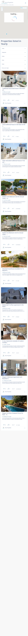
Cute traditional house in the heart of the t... (13, 125)
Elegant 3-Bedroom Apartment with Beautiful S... (12, 377)
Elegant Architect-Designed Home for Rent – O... (12, 413)
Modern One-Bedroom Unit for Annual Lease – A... (13, 197)
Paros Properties (8, 103)
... (20, 94)
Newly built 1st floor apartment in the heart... (13, 305)
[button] (22, 23)
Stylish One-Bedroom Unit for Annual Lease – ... (12, 233)
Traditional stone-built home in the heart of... (13, 89)
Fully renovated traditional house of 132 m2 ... (13, 161)
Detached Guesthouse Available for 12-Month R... (13, 269)
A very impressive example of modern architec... (13, 341)
